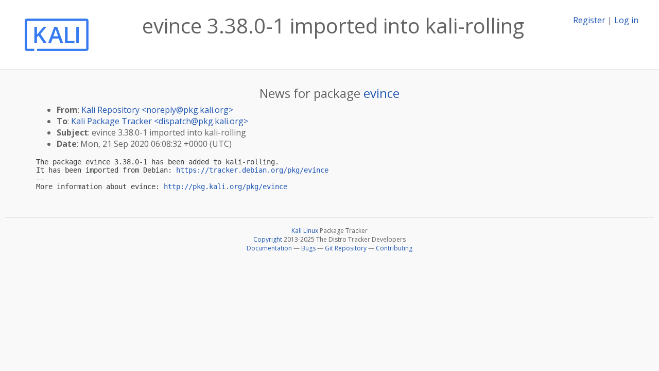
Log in (626, 20)
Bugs (308, 248)
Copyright (267, 239)
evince (381, 93)
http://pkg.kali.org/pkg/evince (225, 186)
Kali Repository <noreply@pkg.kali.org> (157, 109)
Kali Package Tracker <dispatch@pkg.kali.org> (159, 121)
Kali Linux (304, 230)
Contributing (394, 248)
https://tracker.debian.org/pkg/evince (252, 170)
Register (589, 20)
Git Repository (346, 248)
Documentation (269, 248)
